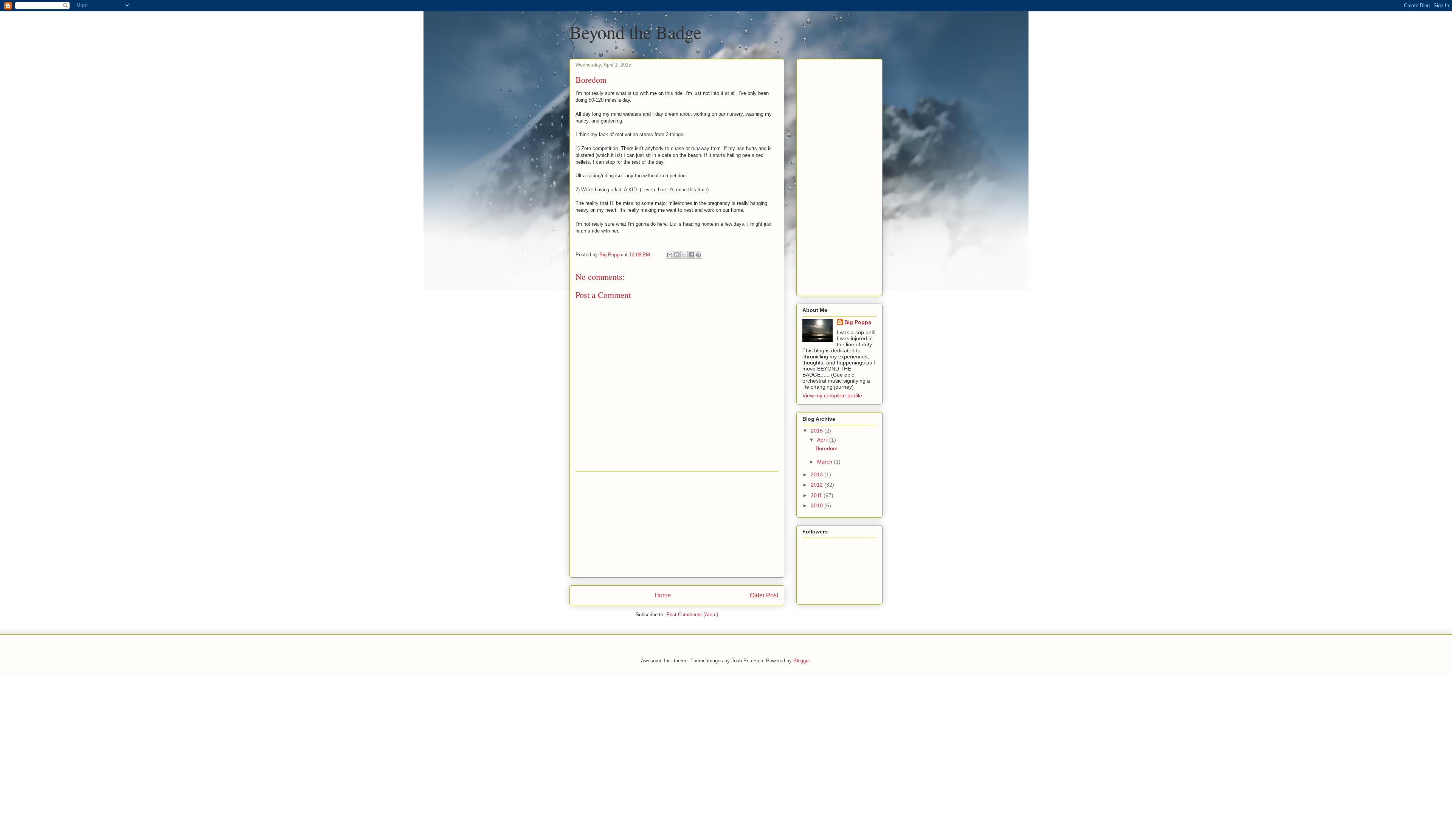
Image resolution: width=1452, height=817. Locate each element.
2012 (817, 485)
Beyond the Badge (635, 32)
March (825, 462)
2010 (817, 505)
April (823, 440)
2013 (817, 474)
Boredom (827, 448)
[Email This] (669, 255)
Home (663, 595)
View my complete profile (832, 395)
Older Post (764, 595)
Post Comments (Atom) (692, 614)
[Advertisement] (677, 524)
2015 (817, 431)
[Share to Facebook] (691, 255)
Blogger (801, 661)
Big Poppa (857, 322)
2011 (817, 495)
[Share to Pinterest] (698, 255)
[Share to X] (684, 255)
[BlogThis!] (677, 255)
